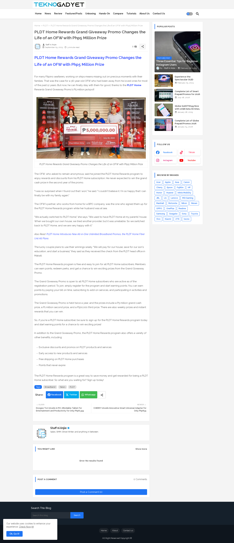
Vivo (158, 219)
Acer (158, 182)
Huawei (169, 193)
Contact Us (159, 13)
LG (165, 198)
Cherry (159, 187)
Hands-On (104, 13)
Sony (184, 214)
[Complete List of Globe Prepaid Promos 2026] (164, 124)
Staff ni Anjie (58, 428)
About (115, 530)
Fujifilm (180, 187)
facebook (168, 152)
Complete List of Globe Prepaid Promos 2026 (187, 122)
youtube (192, 160)
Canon (187, 182)
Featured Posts (73, 13)
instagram (168, 160)
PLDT (45, 25)
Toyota (194, 214)
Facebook (56, 394)
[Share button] (102, 394)
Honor (159, 193)
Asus (177, 182)
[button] (189, 13)
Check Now (25, 526)
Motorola (172, 203)
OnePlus (170, 208)
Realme (182, 208)
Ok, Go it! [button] (14, 533)
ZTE (177, 219)
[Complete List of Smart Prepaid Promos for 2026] (164, 95)
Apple (168, 182)
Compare (118, 13)
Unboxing (90, 13)
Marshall (160, 203)
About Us (144, 13)
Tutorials (131, 13)
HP (189, 187)
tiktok (191, 152)
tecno (186, 219)
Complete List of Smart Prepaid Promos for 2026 (187, 92)
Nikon (184, 203)
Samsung (160, 214)
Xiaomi (168, 219)
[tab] (38, 13)
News (48, 13)
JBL (158, 198)
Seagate (173, 214)
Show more (141, 449)
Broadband (50, 387)
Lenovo (174, 198)
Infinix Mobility (184, 193)
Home (38, 13)
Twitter (73, 394)
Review (58, 13)
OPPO (159, 208)
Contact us (128, 530)
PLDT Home (134, 85)
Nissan (194, 203)
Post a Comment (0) (91, 492)
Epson (170, 187)
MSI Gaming (187, 198)
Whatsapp (90, 394)
